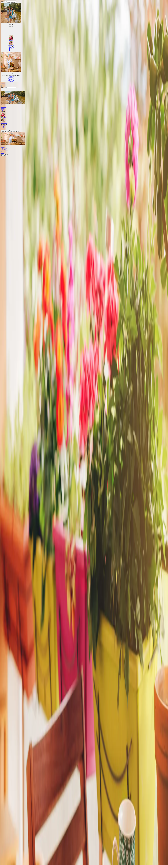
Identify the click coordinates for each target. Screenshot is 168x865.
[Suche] (3, 1)
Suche (2, 1)
